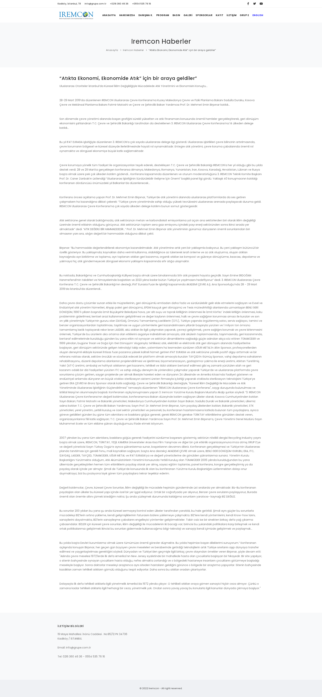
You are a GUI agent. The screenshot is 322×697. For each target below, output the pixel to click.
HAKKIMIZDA (127, 15)
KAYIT (219, 15)
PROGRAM (162, 15)
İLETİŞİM (231, 15)
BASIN (176, 15)
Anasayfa (112, 50)
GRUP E (244, 15)
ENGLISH (257, 15)
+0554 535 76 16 (141, 3)
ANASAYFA (109, 15)
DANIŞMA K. (145, 15)
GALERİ (188, 15)
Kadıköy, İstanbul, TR (69, 3)
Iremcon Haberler (133, 50)
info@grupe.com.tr (95, 3)
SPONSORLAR (204, 15)
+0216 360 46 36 (119, 3)
